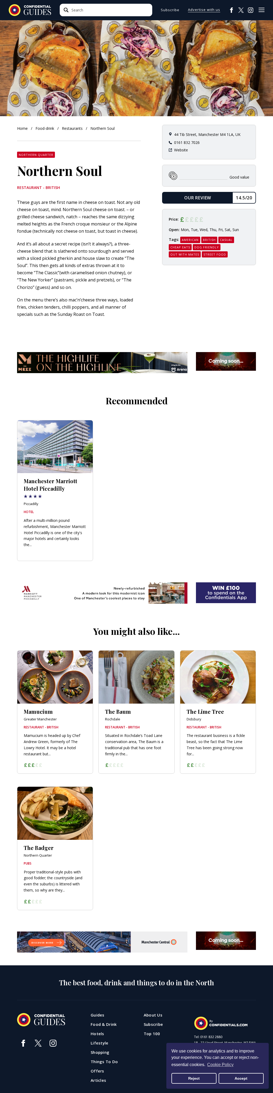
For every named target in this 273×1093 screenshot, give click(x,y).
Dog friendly (206, 247)
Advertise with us (204, 10)
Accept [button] (241, 1078)
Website (181, 149)
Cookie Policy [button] (220, 1064)
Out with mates (184, 254)
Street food (214, 254)
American (190, 240)
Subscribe (170, 10)
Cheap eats (180, 247)
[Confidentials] (220, 1023)
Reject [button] (194, 1078)
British (209, 240)
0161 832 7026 (187, 142)
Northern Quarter (36, 155)
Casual (226, 240)
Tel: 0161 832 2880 (208, 1037)
